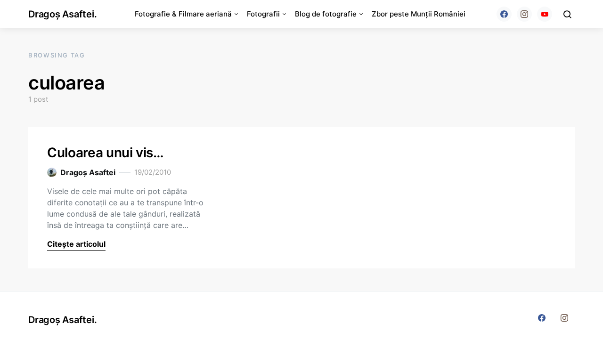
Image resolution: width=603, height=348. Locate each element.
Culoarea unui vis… (105, 153)
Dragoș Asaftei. (62, 14)
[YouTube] (544, 14)
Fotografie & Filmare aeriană (183, 13)
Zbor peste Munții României (418, 13)
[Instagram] (524, 14)
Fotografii (263, 13)
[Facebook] (504, 14)
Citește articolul (76, 244)
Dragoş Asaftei (87, 172)
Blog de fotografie (326, 13)
